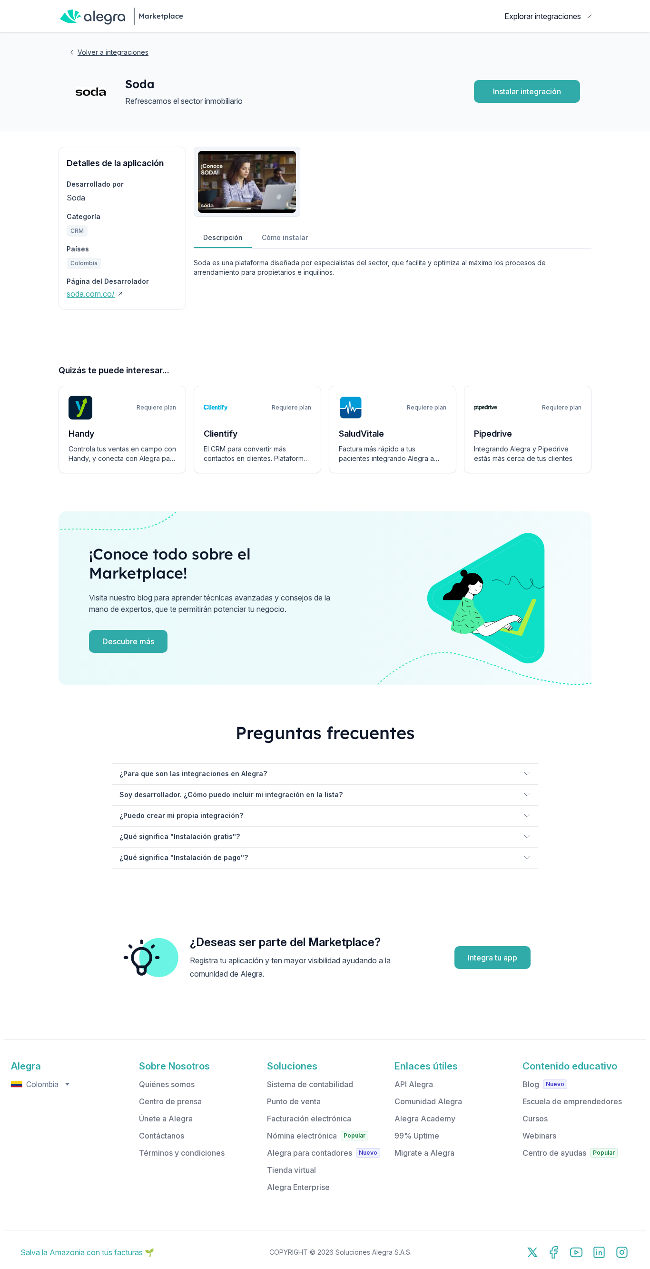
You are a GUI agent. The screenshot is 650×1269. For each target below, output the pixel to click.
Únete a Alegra (166, 1118)
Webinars (539, 1135)
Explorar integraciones (542, 16)
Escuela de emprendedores (572, 1101)
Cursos (535, 1118)
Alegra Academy (424, 1118)
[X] (532, 1252)
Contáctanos (161, 1135)
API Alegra (413, 1084)
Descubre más (128, 641)
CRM (77, 230)
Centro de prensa (170, 1101)
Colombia (84, 263)
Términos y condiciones (182, 1153)
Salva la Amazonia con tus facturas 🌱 (87, 1252)
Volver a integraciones (113, 52)
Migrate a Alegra (424, 1153)
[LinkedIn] (599, 1252)
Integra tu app (492, 957)
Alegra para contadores (309, 1153)
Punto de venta (294, 1101)
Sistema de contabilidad (310, 1084)
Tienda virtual (291, 1170)
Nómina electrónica (302, 1135)
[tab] (223, 238)
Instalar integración (527, 91)
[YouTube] (576, 1252)
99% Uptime (416, 1135)
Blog (530, 1084)
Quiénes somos (167, 1084)
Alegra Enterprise (298, 1187)
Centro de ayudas (554, 1153)
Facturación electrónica (309, 1118)
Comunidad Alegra (428, 1101)
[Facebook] (553, 1252)
